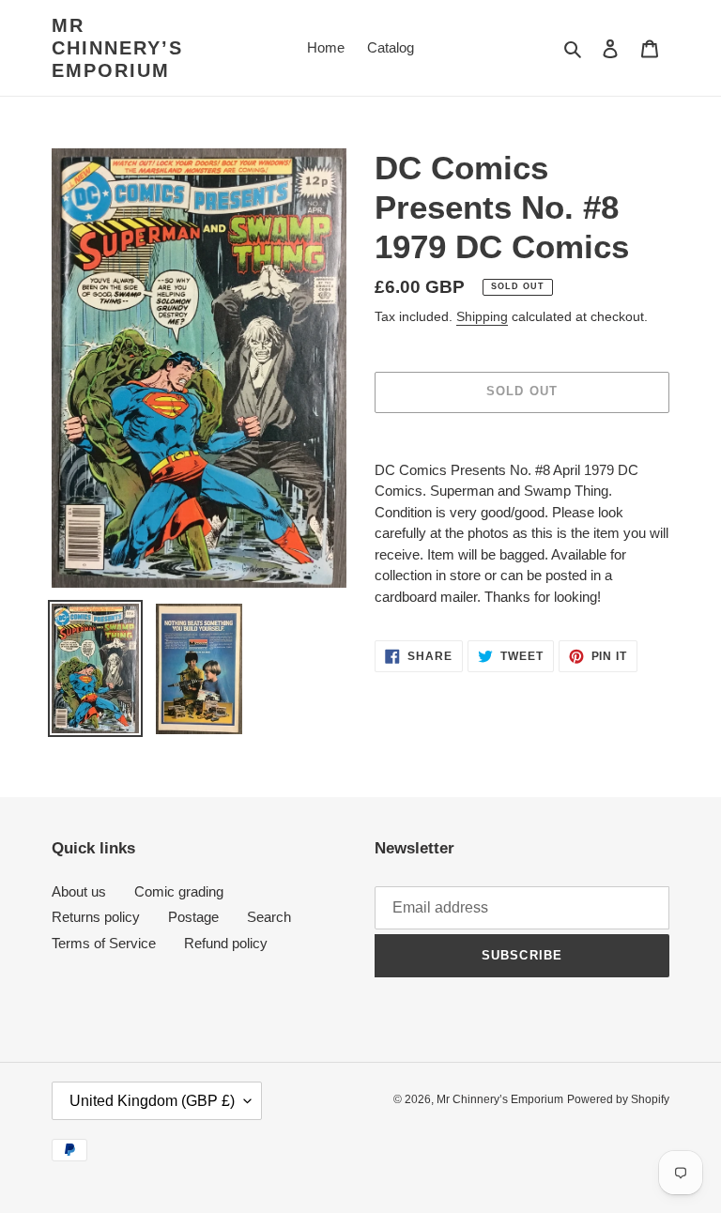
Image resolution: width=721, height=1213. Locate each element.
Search (269, 917)
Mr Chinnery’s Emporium (117, 48)
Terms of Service (104, 943)
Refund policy (226, 943)
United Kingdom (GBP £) (152, 1101)
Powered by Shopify (618, 1099)
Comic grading (178, 891)
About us (79, 891)
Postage (193, 917)
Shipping (482, 316)
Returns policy (96, 917)
